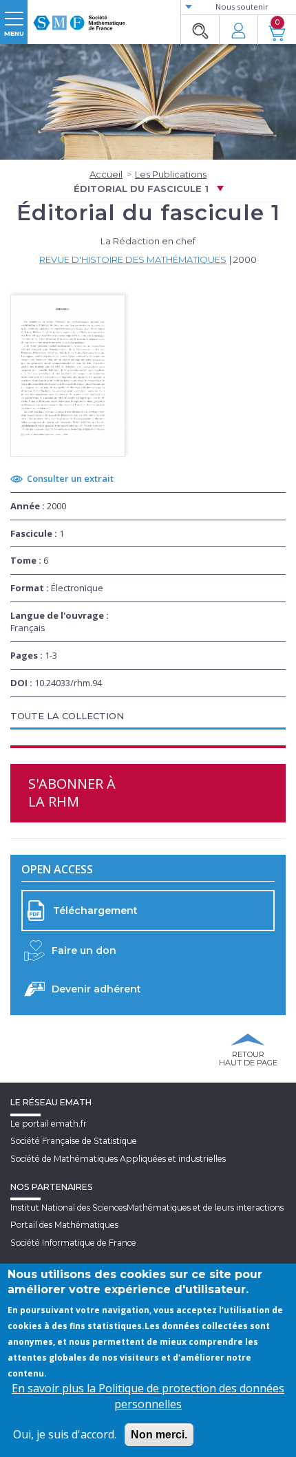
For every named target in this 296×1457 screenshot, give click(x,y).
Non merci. (159, 1434)
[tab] (148, 717)
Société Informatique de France (73, 1242)
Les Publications (171, 174)
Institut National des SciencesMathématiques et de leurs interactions (147, 1207)
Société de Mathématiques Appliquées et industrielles (118, 1158)
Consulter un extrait (70, 478)
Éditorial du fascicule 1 (141, 188)
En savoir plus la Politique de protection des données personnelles (148, 1396)
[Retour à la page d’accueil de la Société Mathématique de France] (79, 17)
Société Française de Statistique (73, 1141)
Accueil (106, 174)
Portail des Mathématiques (64, 1225)
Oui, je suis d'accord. (64, 1434)
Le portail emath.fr (48, 1123)
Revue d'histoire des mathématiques (132, 259)
